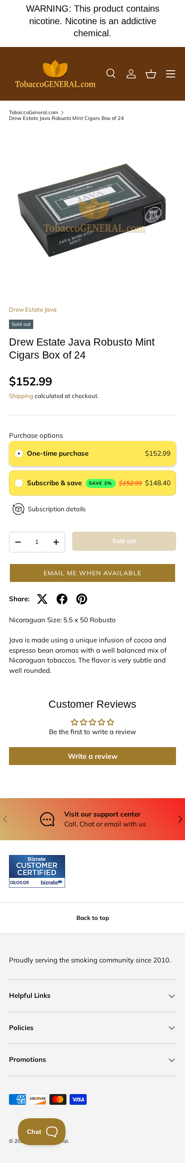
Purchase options (36, 435)
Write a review (93, 756)
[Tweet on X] (42, 599)
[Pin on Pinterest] (82, 599)
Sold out (124, 540)
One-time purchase (57, 453)
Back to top (92, 917)
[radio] (18, 453)
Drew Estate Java (33, 309)
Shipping (21, 395)
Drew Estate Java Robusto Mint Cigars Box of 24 (66, 118)
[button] (151, 74)
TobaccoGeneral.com (33, 112)
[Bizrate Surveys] (21, 882)
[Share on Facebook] (62, 599)
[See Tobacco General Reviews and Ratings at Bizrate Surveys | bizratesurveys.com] (37, 871)
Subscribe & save (70, 483)
